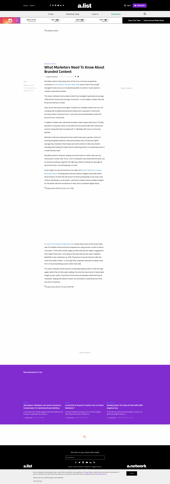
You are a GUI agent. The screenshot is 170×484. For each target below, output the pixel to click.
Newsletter (141, 5)
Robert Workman (52, 77)
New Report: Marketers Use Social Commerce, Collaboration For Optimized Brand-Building (42, 406)
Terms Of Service (78, 467)
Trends (50, 14)
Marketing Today (72, 14)
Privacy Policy (88, 472)
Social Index (116, 14)
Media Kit (87, 467)
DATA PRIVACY (111, 402)
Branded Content (50, 63)
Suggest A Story (96, 467)
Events (26, 5)
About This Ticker (134, 20)
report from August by (60, 244)
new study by (67, 84)
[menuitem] (51, 14)
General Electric (28, 90)
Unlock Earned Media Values (154, 20)
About (70, 467)
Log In (128, 5)
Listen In (95, 14)
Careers (32, 5)
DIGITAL (26, 402)
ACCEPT (132, 473)
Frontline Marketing (30, 88)
